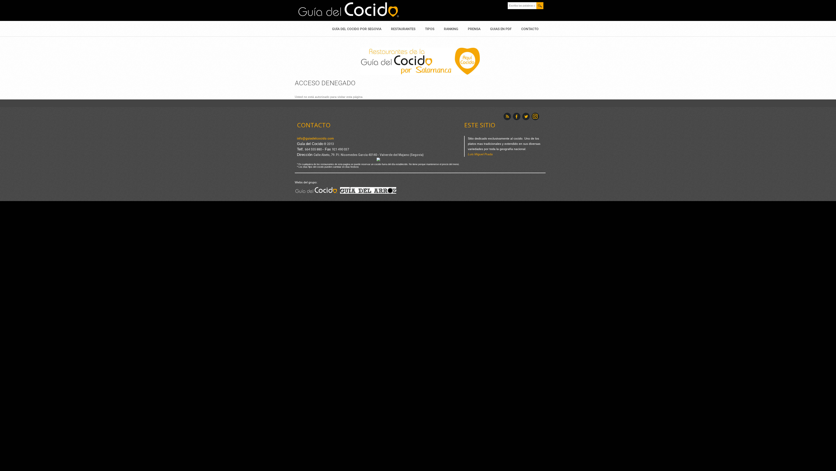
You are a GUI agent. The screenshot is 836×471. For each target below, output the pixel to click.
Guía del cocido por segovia (356, 29)
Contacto (530, 29)
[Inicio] (348, 10)
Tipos (429, 29)
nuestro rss (507, 116)
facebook (516, 116)
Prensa (474, 29)
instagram (535, 116)
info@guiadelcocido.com (315, 138)
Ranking (451, 29)
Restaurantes (403, 29)
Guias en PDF (501, 29)
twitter (526, 116)
